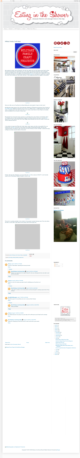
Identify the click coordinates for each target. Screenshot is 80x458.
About (23, 28)
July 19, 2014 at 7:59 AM (32, 271)
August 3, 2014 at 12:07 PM (32, 304)
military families (16, 257)
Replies (10, 269)
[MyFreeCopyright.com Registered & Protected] (15, 446)
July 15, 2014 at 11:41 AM (17, 280)
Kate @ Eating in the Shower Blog (18, 271)
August (57, 336)
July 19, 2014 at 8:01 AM (31, 288)
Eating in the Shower (59, 210)
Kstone (9, 263)
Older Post (47, 342)
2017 (56, 326)
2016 (56, 328)
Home (5, 28)
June (57, 349)
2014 (56, 331)
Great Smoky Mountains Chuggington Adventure (66, 347)
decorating (10, 257)
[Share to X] (32, 254)
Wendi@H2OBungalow (12, 297)
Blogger (58, 449)
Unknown (10, 280)
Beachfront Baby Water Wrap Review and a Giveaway (64, 346)
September (58, 335)
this (46, 118)
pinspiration (21, 257)
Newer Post (7, 342)
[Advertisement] (35, 34)
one (29, 174)
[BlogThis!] (31, 254)
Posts (56, 264)
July (57, 338)
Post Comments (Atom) (16, 344)
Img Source (28, 114)
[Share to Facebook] (33, 254)
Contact (11, 28)
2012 (56, 354)
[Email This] (29, 254)
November (58, 332)
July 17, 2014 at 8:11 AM (23, 297)
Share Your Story (31, 28)
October (57, 333)
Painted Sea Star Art (60, 342)
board (31, 73)
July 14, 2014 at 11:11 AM (16, 263)
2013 (56, 352)
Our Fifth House (8, 108)
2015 (56, 329)
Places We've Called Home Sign (62, 339)
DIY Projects (17, 28)
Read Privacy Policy (58, 47)
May (57, 351)
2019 (56, 325)
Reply (9, 266)
